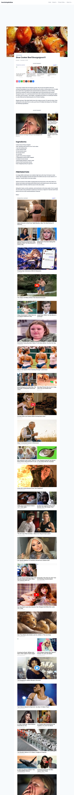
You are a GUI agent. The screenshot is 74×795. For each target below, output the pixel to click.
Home (49, 2)
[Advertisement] (37, 13)
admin (18, 60)
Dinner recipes (19, 55)
